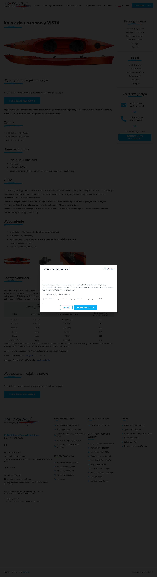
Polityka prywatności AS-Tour (95, 299)
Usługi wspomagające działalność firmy (57, 294)
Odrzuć (66, 307)
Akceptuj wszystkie (85, 307)
